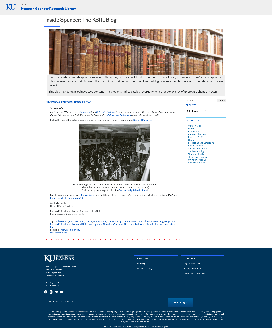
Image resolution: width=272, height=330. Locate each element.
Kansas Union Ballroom (140, 221)
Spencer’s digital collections (133, 190)
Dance (89, 221)
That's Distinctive (196, 154)
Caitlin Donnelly (77, 221)
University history (153, 224)
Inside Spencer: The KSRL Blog (81, 19)
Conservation (195, 125)
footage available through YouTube (67, 198)
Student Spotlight (197, 151)
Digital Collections (192, 263)
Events (191, 128)
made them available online (117, 114)
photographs (95, 224)
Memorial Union (80, 224)
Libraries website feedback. (61, 301)
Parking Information (192, 268)
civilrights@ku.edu (133, 316)
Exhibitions (193, 131)
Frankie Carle (87, 195)
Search (221, 100)
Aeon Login (142, 263)
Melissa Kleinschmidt (60, 224)
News (191, 139)
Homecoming (100, 221)
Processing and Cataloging (201, 142)
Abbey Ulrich (62, 221)
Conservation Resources (194, 273)
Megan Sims (170, 221)
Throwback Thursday (113, 224)
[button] (180, 302)
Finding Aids (189, 258)
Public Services (195, 145)
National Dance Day (143, 119)
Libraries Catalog (144, 268)
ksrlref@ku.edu (52, 282)
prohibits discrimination (78, 311)
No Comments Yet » (60, 232)
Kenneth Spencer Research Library (48, 8)
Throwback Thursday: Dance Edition (68, 102)
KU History (158, 221)
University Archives (105, 112)
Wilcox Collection (197, 162)
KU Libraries (26, 5)
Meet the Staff (195, 137)
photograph (85, 112)
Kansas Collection (197, 134)
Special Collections (197, 148)
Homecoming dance (118, 221)
